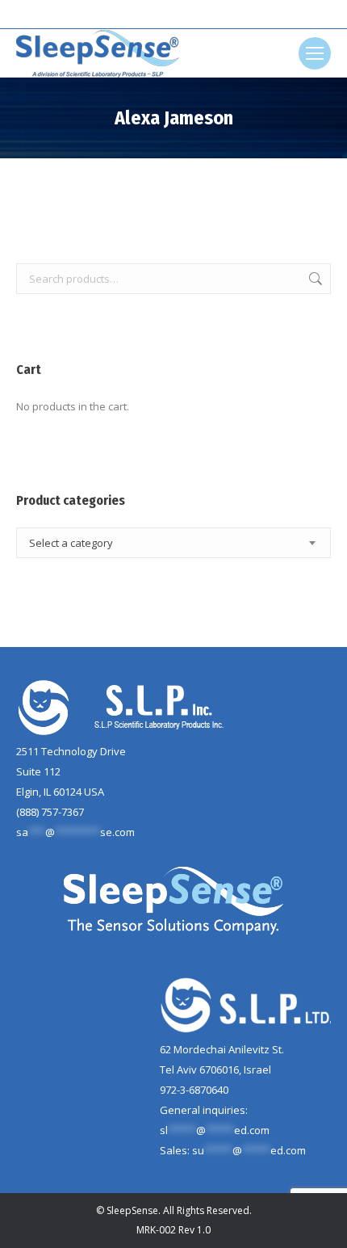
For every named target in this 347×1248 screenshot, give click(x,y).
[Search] (202, 14)
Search (314, 278)
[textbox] (71, 543)
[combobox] (173, 542)
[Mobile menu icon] (315, 53)
